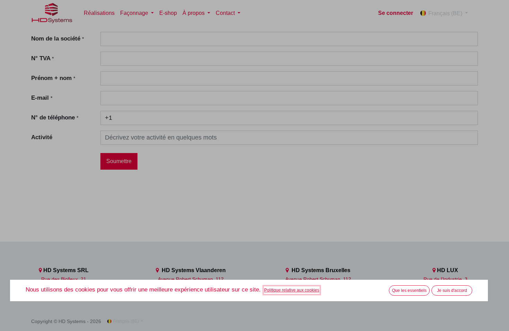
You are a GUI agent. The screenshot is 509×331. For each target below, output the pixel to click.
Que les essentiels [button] (409, 290)
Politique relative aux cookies (291, 290)
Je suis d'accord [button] (452, 290)
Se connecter (395, 13)
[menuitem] (99, 13)
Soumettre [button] (119, 161)
